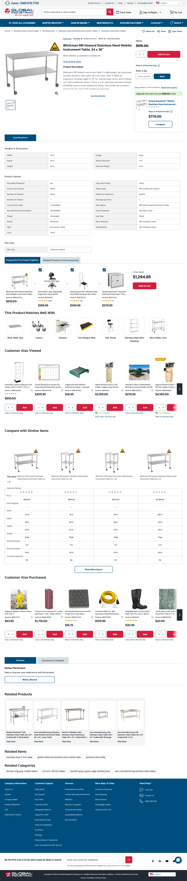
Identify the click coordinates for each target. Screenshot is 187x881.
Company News (11, 799)
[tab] (20, 137)
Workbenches (48, 30)
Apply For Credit (41, 814)
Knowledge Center (145, 3)
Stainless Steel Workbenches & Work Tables (78, 30)
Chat (120, 3)
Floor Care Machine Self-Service (48, 845)
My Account (40, 794)
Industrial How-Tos (103, 809)
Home (7, 30)
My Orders (39, 799)
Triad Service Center (73, 809)
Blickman (67, 38)
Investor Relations (12, 804)
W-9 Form (39, 829)
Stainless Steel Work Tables (113, 30)
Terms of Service (120, 866)
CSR (6, 809)
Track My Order (41, 804)
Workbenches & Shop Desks (26, 30)
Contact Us (109, 3)
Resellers (68, 799)
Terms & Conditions (88, 878)
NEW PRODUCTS (105, 23)
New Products (101, 799)
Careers (8, 794)
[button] (168, 3)
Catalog (130, 3)
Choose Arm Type (51, 281)
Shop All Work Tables (72, 61)
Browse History (94, 3)
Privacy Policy (107, 866)
